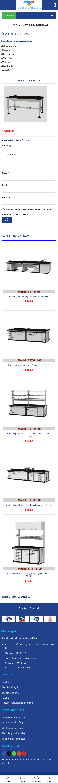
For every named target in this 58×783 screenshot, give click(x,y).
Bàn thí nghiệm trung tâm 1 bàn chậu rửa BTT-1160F (29, 505)
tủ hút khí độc (37, 759)
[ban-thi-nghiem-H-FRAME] (16, 131)
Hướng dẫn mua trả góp (13, 717)
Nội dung (6, 145)
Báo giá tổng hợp (10, 693)
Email (5, 185)
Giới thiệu (6, 682)
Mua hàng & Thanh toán (13, 739)
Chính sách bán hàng (12, 722)
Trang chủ (9, 15)
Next (53, 619)
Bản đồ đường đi (9, 687)
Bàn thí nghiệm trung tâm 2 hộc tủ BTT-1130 (29, 296)
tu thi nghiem (23, 759)
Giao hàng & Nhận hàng (13, 733)
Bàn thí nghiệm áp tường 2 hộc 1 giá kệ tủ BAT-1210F (29, 574)
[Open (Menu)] (5, 5)
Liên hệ (5, 698)
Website (6, 197)
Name (5, 173)
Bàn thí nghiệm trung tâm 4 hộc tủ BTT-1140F (29, 365)
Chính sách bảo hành (12, 728)
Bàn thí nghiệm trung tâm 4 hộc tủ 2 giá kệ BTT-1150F (29, 435)
